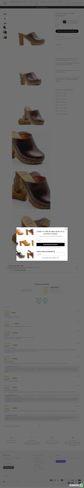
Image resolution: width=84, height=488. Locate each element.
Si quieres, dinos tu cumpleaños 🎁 (45, 251)
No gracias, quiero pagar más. (50, 257)
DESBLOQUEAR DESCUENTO (50, 244)
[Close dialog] (66, 229)
